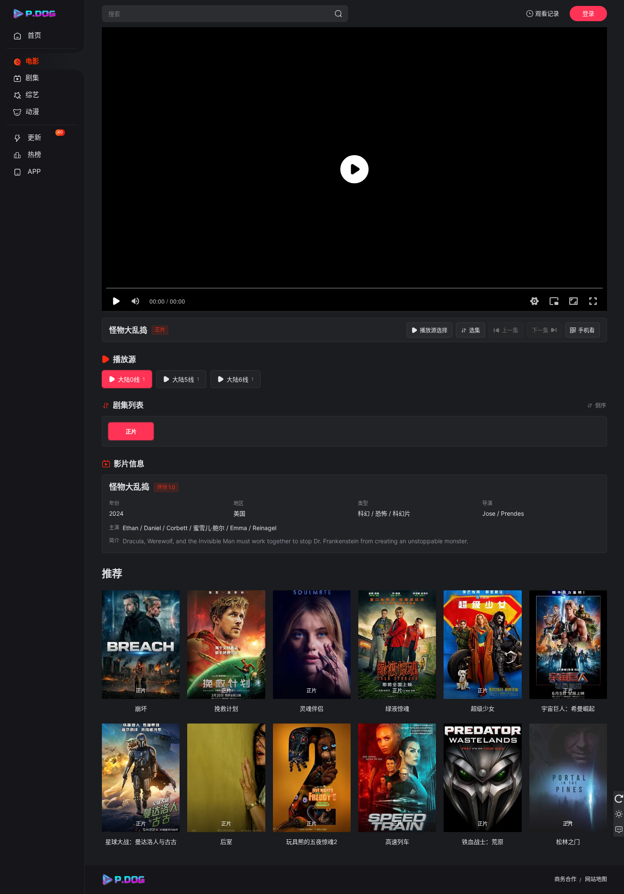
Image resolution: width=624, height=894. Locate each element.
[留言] (618, 829)
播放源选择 (433, 330)
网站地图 (596, 878)
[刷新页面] (618, 798)
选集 (474, 330)
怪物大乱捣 (128, 330)
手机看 (586, 330)
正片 (131, 431)
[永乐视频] (38, 13)
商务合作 (565, 878)
